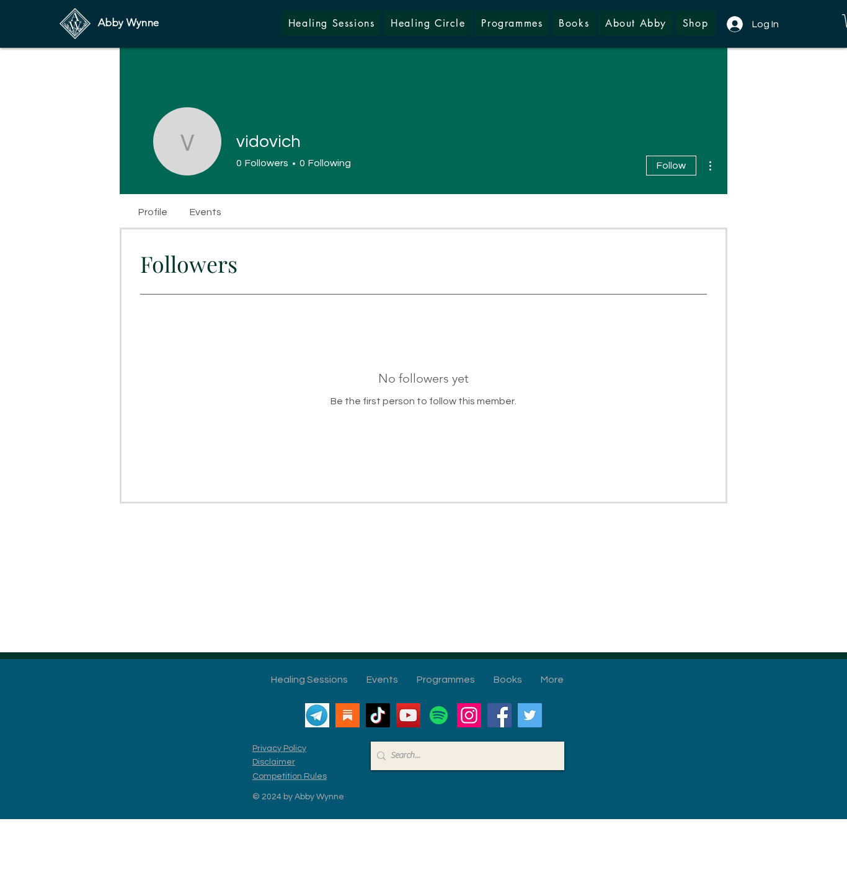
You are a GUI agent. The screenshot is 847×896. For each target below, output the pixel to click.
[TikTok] (378, 715)
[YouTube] (408, 715)
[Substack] (347, 715)
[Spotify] (439, 715)
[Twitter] (530, 715)
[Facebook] (499, 715)
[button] (695, 23)
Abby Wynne (128, 22)
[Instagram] (469, 715)
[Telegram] (317, 715)
